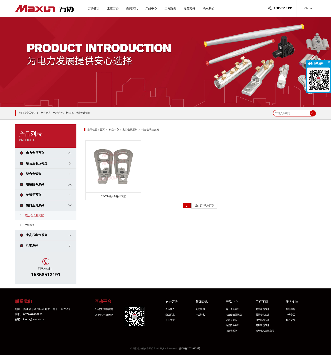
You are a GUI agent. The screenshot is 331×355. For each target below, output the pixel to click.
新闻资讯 (132, 8)
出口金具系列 (129, 129)
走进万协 (113, 8)
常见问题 (290, 309)
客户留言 (290, 320)
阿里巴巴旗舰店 (104, 314)
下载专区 (290, 314)
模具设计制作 (82, 112)
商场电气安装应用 (265, 330)
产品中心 (151, 8)
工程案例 (170, 8)
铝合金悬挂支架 (150, 129)
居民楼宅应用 (263, 314)
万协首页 (93, 8)
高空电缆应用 (263, 309)
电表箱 (69, 112)
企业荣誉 (170, 320)
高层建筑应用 (263, 325)
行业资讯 (200, 314)
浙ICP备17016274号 (189, 348)
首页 (102, 129)
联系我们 (208, 8)
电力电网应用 (263, 320)
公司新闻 (200, 309)
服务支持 (189, 8)
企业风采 (170, 314)
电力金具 (46, 112)
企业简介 (170, 309)
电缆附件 (58, 112)
